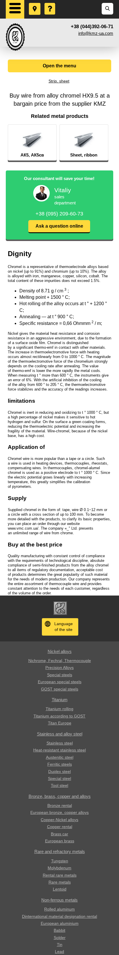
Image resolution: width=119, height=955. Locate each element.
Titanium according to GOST (59, 716)
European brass (59, 841)
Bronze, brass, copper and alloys (60, 796)
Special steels (59, 674)
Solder (60, 937)
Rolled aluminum (59, 909)
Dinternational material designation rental (59, 916)
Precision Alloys (59, 667)
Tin (59, 944)
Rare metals (60, 882)
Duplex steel (59, 771)
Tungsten (59, 861)
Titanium (60, 699)
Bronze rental (59, 805)
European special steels (59, 681)
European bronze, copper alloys (59, 812)
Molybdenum (59, 868)
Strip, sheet (59, 81)
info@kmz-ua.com (95, 33)
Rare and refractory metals (59, 851)
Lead (59, 951)
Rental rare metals (60, 875)
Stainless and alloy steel (59, 733)
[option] (32, 142)
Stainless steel (60, 743)
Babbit (59, 930)
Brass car (59, 834)
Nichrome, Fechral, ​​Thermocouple (59, 660)
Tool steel (59, 785)
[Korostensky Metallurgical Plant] (15, 37)
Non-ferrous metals (59, 900)
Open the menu (59, 65)
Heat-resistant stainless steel (59, 750)
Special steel (59, 778)
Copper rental (59, 826)
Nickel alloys (60, 651)
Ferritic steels (59, 764)
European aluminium (60, 923)
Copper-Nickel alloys (59, 819)
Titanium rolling (59, 708)
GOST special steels (59, 689)
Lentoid (59, 889)
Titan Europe (59, 723)
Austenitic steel (59, 757)
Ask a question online (59, 226)
